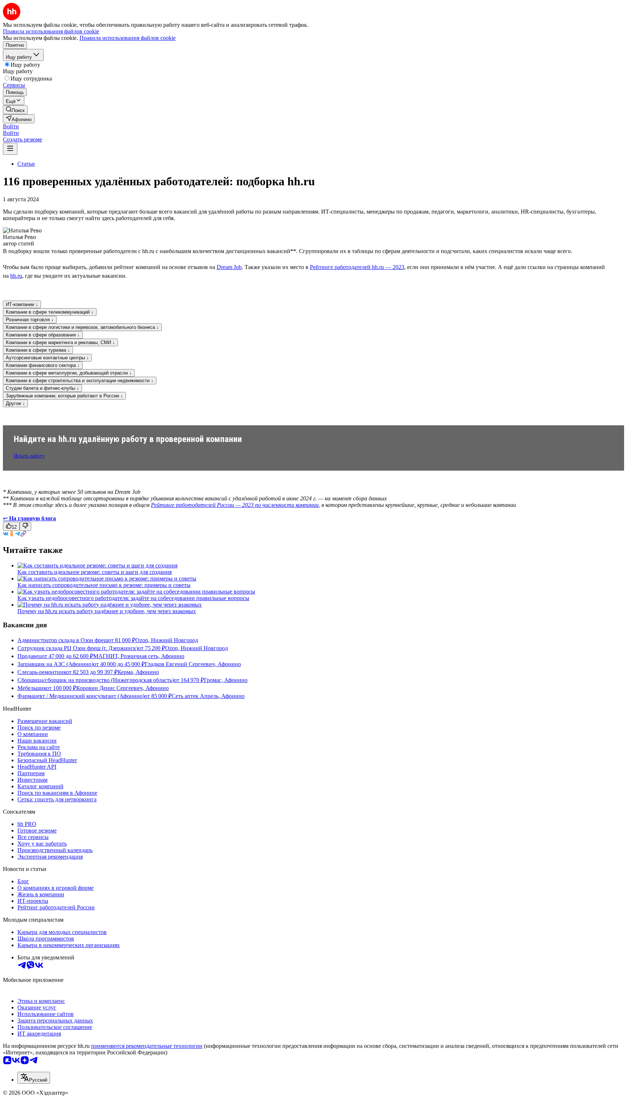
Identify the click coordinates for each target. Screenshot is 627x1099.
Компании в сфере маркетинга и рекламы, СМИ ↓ (60, 342)
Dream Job (229, 267)
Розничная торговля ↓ (30, 319)
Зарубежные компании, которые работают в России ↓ (64, 395)
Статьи (26, 164)
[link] (15, 109)
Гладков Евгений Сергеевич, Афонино (193, 664)
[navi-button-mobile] (10, 149)
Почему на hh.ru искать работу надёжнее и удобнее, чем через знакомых (106, 611)
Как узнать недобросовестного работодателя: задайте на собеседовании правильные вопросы (133, 598)
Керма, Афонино (138, 672)
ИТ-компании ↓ (22, 304)
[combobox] (33, 1078)
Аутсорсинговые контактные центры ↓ (47, 357)
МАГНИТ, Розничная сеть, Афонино (138, 656)
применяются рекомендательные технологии (146, 1046)
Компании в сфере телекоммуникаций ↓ (50, 312)
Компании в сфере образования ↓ (43, 335)
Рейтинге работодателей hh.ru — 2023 (357, 267)
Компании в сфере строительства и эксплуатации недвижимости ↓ (79, 380)
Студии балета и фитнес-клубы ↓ (42, 388)
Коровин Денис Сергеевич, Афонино (122, 688)
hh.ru (16, 276)
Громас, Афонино (225, 680)
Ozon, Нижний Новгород (166, 640)
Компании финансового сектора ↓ (43, 365)
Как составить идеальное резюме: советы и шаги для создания (94, 572)
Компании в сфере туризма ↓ (38, 350)
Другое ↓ (15, 403)
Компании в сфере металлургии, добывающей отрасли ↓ (69, 373)
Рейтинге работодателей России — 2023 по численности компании (235, 505)
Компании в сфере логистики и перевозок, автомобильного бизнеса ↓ (82, 327)
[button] (11, 126)
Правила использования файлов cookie (127, 38)
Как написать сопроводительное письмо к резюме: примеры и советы (103, 585)
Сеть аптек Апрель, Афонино (208, 696)
